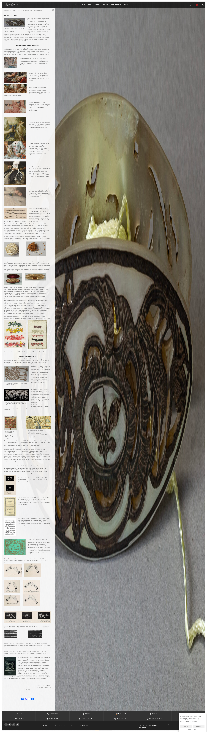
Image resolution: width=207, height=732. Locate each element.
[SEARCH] (203, 4)
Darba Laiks (54, 713)
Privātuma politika (192, 730)
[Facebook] (22, 699)
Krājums (20, 10)
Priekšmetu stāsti (27, 10)
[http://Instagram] (17, 724)
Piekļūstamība (142, 727)
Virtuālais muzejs (155, 718)
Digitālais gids (122, 718)
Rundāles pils (7, 10)
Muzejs (14, 10)
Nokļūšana (155, 713)
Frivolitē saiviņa (38, 10)
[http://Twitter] (10, 724)
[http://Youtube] (13, 724)
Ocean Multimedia (152, 725)
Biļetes (87, 713)
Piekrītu (186, 726)
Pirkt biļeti (121, 713)
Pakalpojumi (19, 718)
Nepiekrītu (198, 726)
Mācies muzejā (54, 718)
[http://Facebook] (6, 724)
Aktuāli (19, 713)
